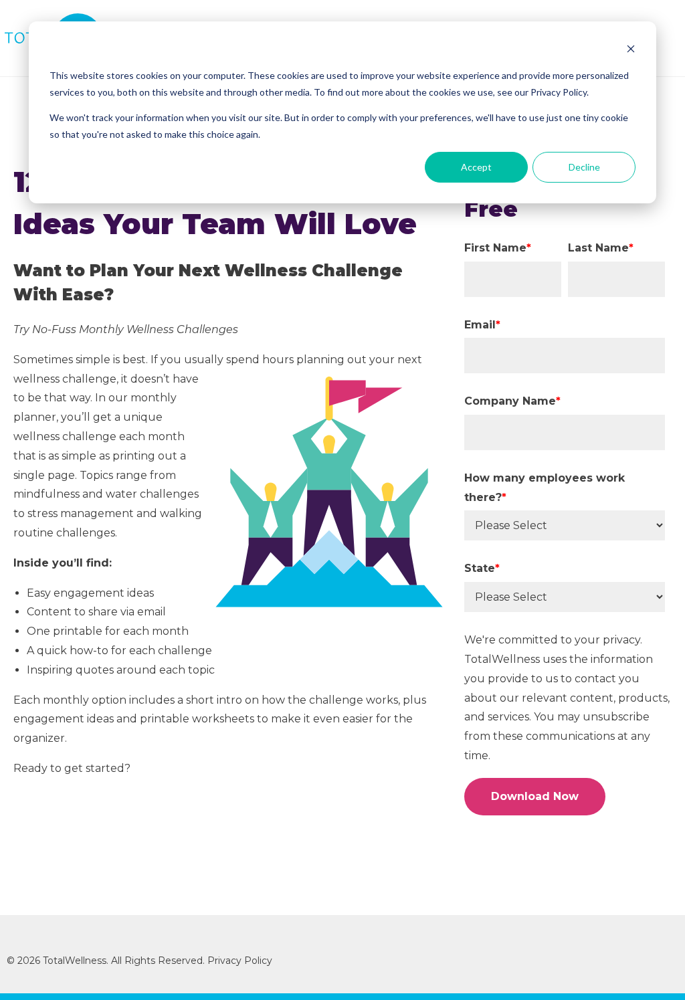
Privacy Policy (241, 961)
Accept (476, 167)
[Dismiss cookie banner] (630, 50)
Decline (584, 167)
